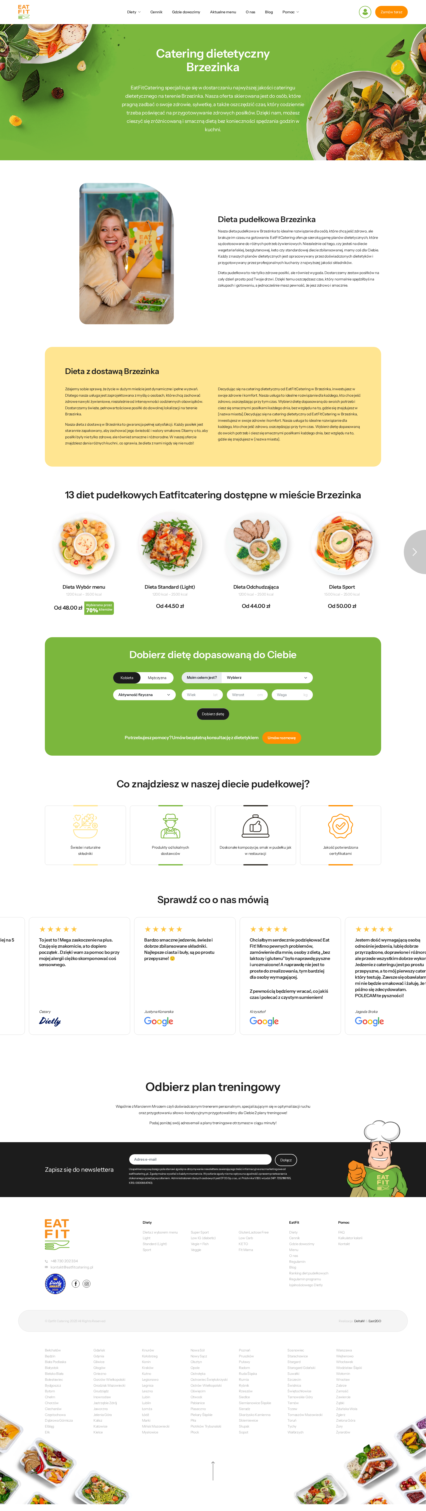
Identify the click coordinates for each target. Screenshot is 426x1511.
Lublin (146, 1403)
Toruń (291, 1420)
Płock (195, 1432)
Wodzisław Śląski (349, 1367)
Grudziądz (101, 1391)
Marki (146, 1420)
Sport (147, 1250)
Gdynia (98, 1356)
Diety (131, 12)
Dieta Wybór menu (84, 587)
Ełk (47, 1432)
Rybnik (244, 1385)
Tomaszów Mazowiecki (304, 1415)
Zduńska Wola (346, 1409)
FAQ (341, 1232)
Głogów (99, 1367)
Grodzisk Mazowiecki (109, 1385)
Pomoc (289, 12)
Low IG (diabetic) (203, 1238)
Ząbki (340, 1403)
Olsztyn (196, 1362)
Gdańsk (99, 1350)
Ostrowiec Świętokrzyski (209, 1379)
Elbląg (49, 1426)
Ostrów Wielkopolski (206, 1385)
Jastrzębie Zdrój (105, 1403)
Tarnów (293, 1403)
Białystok (51, 1367)
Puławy (244, 1362)
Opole (195, 1367)
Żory (339, 1426)
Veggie (196, 1250)
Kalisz (97, 1420)
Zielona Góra (345, 1420)
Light (146, 1238)
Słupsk (244, 1426)
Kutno (146, 1373)
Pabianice (198, 1403)
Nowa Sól (198, 1350)
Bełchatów (53, 1350)
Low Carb (246, 1238)
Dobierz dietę (213, 714)
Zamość (342, 1391)
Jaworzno (100, 1409)
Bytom (50, 1391)
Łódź (145, 1415)
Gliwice (98, 1362)
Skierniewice (248, 1420)
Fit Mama (246, 1250)
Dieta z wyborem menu (160, 1232)
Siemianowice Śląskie (255, 1403)
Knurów (148, 1350)
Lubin (146, 1397)
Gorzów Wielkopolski (109, 1379)
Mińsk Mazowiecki (155, 1426)
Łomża (147, 1409)
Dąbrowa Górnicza (58, 1420)
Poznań (244, 1350)
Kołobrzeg (150, 1356)
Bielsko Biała (54, 1373)
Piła (193, 1420)
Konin (146, 1362)
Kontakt (344, 1244)
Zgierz (340, 1415)
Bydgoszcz (53, 1385)
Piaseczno (198, 1409)
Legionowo (150, 1379)
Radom (244, 1367)
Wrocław (343, 1379)
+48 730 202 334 (64, 1261)
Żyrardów (343, 1432)
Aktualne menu (223, 12)
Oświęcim (198, 1391)
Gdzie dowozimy (186, 12)
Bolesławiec (54, 1379)
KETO (243, 1244)
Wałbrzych (295, 1432)
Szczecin (294, 1379)
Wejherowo (345, 1356)
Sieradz (244, 1409)
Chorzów (51, 1403)
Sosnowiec (295, 1350)
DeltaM (359, 1321)
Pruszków (246, 1356)
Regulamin (297, 1261)
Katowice (100, 1426)
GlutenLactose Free (253, 1232)
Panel (365, 12)
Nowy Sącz (199, 1356)
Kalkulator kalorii (350, 1238)
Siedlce (244, 1397)
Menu (293, 1250)
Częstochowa (55, 1415)
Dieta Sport (342, 587)
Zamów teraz (391, 12)
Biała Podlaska (55, 1362)
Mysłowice (150, 1432)
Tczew (292, 1409)
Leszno (147, 1391)
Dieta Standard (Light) (170, 587)
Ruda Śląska (248, 1373)
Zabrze (341, 1385)
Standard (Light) (155, 1244)
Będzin (50, 1356)
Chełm (50, 1397)
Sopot (243, 1432)
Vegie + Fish (200, 1244)
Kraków (148, 1367)
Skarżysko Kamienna (254, 1415)
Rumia (243, 1379)
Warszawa (344, 1350)
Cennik (156, 12)
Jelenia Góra (102, 1415)
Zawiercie (343, 1397)
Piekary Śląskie (202, 1415)
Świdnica (294, 1385)
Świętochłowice (299, 1391)
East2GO (375, 1321)
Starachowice (297, 1356)
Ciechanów (53, 1409)
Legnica (147, 1385)
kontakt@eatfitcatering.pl (72, 1267)
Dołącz (286, 1160)
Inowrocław (102, 1397)
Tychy (291, 1426)
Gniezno (99, 1373)
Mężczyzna (157, 677)
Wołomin (343, 1373)
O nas (250, 12)
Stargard (293, 1362)
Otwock (196, 1397)
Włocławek (344, 1362)
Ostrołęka (198, 1373)
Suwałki (293, 1373)
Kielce (98, 1432)
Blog (269, 12)
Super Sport (200, 1232)
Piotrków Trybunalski (206, 1426)
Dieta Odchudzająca (256, 587)
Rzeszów (245, 1391)
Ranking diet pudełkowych (308, 1273)
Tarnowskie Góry (300, 1397)
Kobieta (127, 677)
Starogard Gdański (301, 1367)
